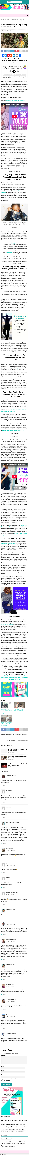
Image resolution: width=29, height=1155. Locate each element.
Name (2, 1066)
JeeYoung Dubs (10, 999)
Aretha (8, 790)
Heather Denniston (10, 892)
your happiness (21, 367)
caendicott (9, 984)
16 (10, 30)
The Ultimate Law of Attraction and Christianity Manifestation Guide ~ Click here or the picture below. (14, 677)
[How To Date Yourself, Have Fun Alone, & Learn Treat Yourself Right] (4, 765)
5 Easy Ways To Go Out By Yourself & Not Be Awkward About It (19, 711)
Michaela (8, 848)
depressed (9, 252)
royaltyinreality (10, 939)
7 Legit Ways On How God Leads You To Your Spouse (12, 1131)
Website (3, 1074)
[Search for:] (14, 1)
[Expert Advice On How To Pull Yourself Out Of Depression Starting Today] (6, 705)
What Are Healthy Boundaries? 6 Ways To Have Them (13, 1124)
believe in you (13, 243)
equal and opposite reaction (8, 543)
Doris (7, 807)
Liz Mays (8, 1014)
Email (2, 1070)
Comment (3, 1055)
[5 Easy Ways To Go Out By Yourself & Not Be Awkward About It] (4, 758)
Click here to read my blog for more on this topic (13, 430)
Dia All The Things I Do (11, 822)
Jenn (7, 922)
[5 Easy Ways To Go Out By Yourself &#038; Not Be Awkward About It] (19, 705)
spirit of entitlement (15, 400)
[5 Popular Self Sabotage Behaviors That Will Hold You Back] (4, 751)
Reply (4, 785)
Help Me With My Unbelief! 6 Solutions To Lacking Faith (13, 1126)
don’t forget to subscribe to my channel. (15, 100)
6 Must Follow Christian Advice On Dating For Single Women (6, 724)
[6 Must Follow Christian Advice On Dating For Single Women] (6, 718)
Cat (7, 877)
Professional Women (12, 19)
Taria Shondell (9, 775)
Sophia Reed (5, 30)
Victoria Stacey (10, 1033)
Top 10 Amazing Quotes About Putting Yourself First (12, 1129)
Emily (7, 863)
